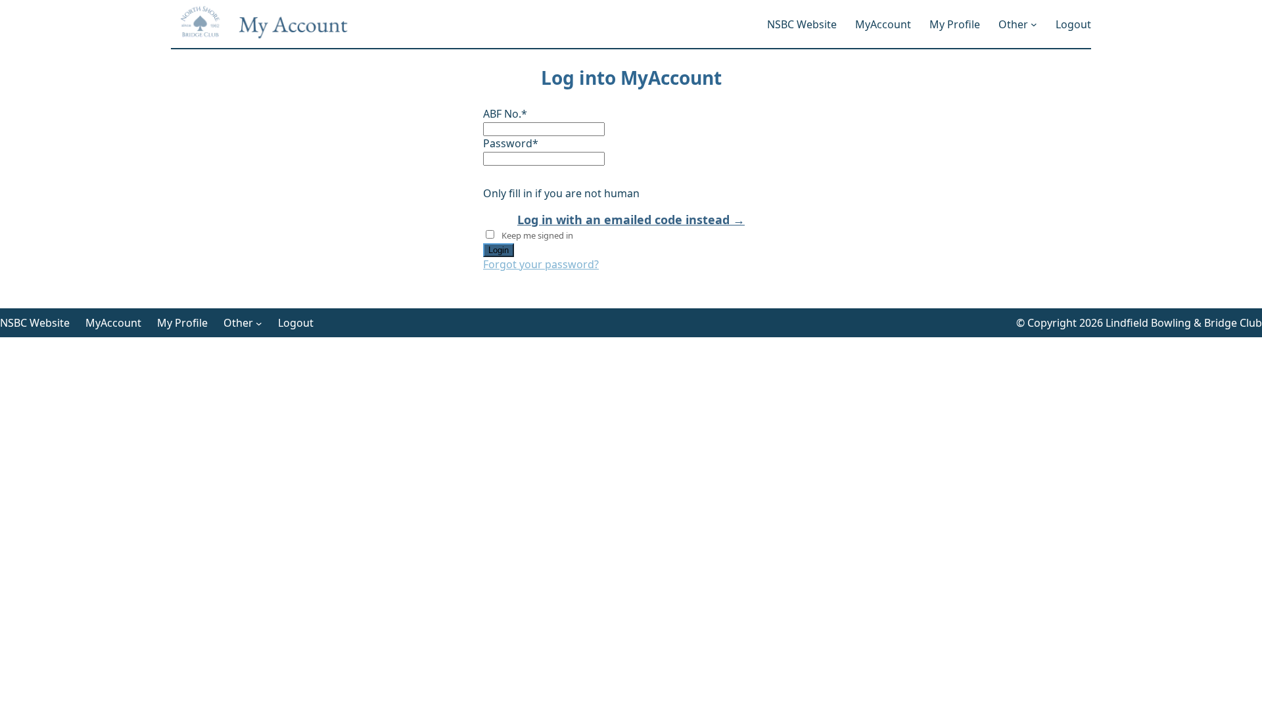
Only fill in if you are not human (561, 193)
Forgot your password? (541, 264)
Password (510, 143)
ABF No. (505, 113)
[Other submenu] (1034, 24)
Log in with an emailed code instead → (631, 219)
